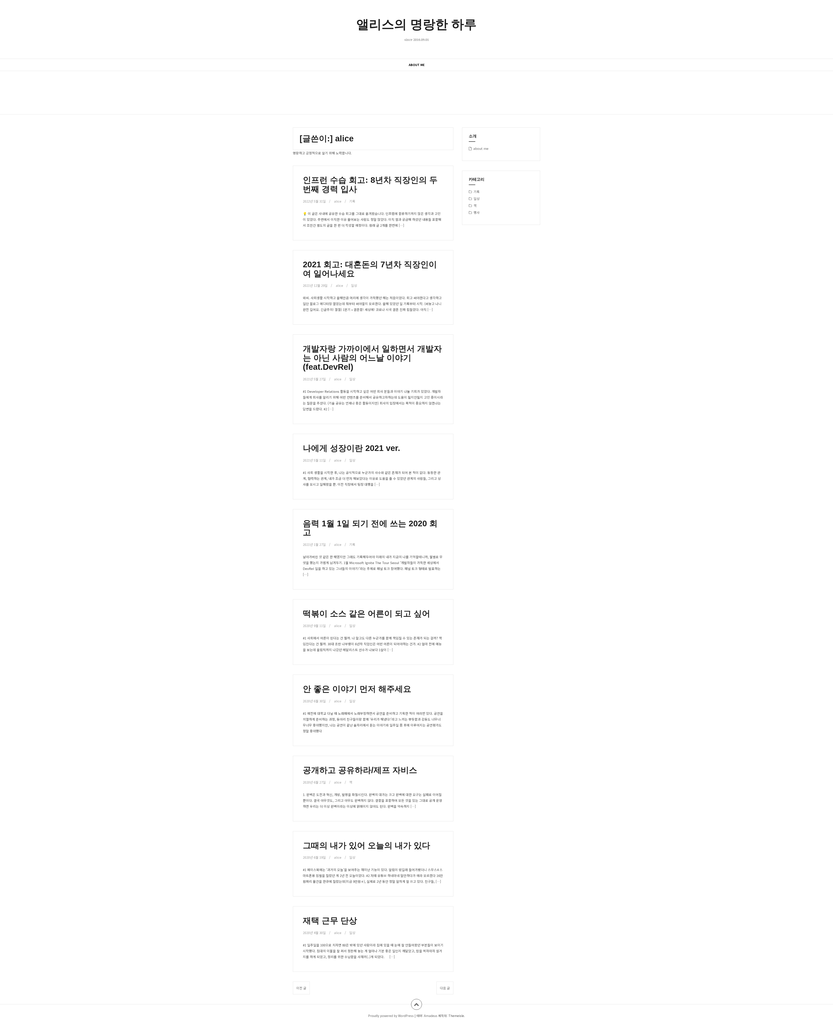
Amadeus (430, 1015)
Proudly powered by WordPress (391, 1015)
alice (337, 201)
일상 (354, 285)
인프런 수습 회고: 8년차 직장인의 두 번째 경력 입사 (370, 184)
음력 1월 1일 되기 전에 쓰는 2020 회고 (370, 528)
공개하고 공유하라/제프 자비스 (360, 770)
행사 (477, 212)
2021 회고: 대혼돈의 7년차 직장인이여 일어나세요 (370, 269)
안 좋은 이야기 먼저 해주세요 (357, 688)
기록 (352, 201)
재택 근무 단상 (330, 920)
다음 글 (445, 988)
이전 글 (301, 988)
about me (417, 65)
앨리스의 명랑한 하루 (416, 24)
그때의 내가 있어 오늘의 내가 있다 (366, 845)
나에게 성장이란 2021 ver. (351, 448)
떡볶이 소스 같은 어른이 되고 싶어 (366, 613)
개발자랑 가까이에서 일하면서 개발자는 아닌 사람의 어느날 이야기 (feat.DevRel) (372, 357)
